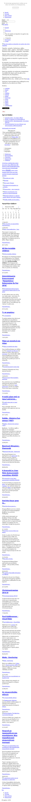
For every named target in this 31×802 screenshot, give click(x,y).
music (6, 99)
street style (12, 172)
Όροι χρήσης (8, 15)
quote (16, 170)
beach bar (8, 98)
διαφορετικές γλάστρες (10, 700)
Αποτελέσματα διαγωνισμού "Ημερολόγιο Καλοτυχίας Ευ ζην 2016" (10, 281)
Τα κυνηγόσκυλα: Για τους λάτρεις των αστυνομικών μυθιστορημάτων (15, 124)
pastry (13, 170)
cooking (10, 163)
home (17, 166)
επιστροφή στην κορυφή (9, 128)
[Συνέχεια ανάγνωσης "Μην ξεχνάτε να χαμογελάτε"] (10, 224)
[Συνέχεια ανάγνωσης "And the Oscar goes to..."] (9, 506)
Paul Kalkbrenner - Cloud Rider (10, 617)
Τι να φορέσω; (8, 312)
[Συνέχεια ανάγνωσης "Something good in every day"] (10, 367)
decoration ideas (6, 165)
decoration (15, 163)
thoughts (9, 174)
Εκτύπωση (8, 40)
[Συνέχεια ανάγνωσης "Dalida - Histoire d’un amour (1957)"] (11, 425)
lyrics (4, 170)
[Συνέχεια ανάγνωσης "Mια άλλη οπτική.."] (7, 559)
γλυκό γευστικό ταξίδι (12, 665)
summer (7, 88)
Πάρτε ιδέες (15, 137)
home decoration (6, 168)
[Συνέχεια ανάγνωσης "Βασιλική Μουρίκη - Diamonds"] (11, 451)
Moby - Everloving (9, 657)
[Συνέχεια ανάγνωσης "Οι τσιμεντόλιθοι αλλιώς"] (9, 697)
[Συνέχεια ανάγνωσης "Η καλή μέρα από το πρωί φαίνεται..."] (11, 404)
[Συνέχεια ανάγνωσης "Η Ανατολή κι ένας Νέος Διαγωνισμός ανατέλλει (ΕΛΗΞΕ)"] (11, 480)
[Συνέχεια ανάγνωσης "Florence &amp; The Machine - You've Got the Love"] (11, 715)
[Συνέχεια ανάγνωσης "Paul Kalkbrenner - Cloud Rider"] (11, 622)
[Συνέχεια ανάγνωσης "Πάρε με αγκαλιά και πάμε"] (9, 346)
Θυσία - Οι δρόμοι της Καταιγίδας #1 (15, 119)
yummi (4, 176)
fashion (4, 166)
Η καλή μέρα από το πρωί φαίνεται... (11, 397)
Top (3, 790)
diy (17, 165)
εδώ (28, 79)
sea (6, 91)
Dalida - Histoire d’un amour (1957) (11, 419)
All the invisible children (8, 249)
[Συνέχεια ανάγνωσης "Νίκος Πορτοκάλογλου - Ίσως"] (10, 229)
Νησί (3, 484)
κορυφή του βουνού (12, 351)
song (7, 172)
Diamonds (14, 456)
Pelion (6, 104)
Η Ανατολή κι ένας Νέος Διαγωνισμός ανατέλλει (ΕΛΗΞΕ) (10, 472)
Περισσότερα (15, 9)
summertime (8, 105)
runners (13, 625)
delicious (14, 165)
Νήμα (9, 487)
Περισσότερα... (6, 225)
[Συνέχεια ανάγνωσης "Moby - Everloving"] (7, 660)
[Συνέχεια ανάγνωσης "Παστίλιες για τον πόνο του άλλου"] (11, 532)
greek (8, 166)
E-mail (6, 41)
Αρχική (6, 12)
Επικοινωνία (8, 17)
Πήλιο (6, 102)
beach (6, 90)
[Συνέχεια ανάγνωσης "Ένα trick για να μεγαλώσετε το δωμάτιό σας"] (11, 678)
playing (7, 94)
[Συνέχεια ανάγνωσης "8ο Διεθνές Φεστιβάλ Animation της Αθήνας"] (11, 574)
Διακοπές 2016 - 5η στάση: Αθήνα (14, 118)
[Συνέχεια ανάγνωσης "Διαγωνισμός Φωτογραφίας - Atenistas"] (11, 379)
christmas (5, 163)
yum (16, 174)
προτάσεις (7, 145)
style (16, 172)
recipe (4, 172)
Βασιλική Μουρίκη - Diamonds (11, 447)
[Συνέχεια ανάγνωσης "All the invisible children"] (9, 254)
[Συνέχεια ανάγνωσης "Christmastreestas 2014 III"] (9, 596)
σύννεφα (4, 354)
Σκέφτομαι (8, 31)
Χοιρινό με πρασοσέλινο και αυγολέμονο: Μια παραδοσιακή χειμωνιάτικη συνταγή (9, 736)
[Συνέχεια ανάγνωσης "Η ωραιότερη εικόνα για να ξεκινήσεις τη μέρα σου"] (11, 779)
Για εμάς (7, 14)
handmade (13, 166)
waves (6, 96)
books (6, 101)
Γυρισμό (4, 486)
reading (7, 93)
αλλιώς (4, 706)
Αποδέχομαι (15, 7)
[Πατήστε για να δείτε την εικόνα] (16, 45)
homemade (14, 168)
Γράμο (17, 663)
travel (13, 174)
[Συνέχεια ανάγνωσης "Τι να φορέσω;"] (6, 315)
